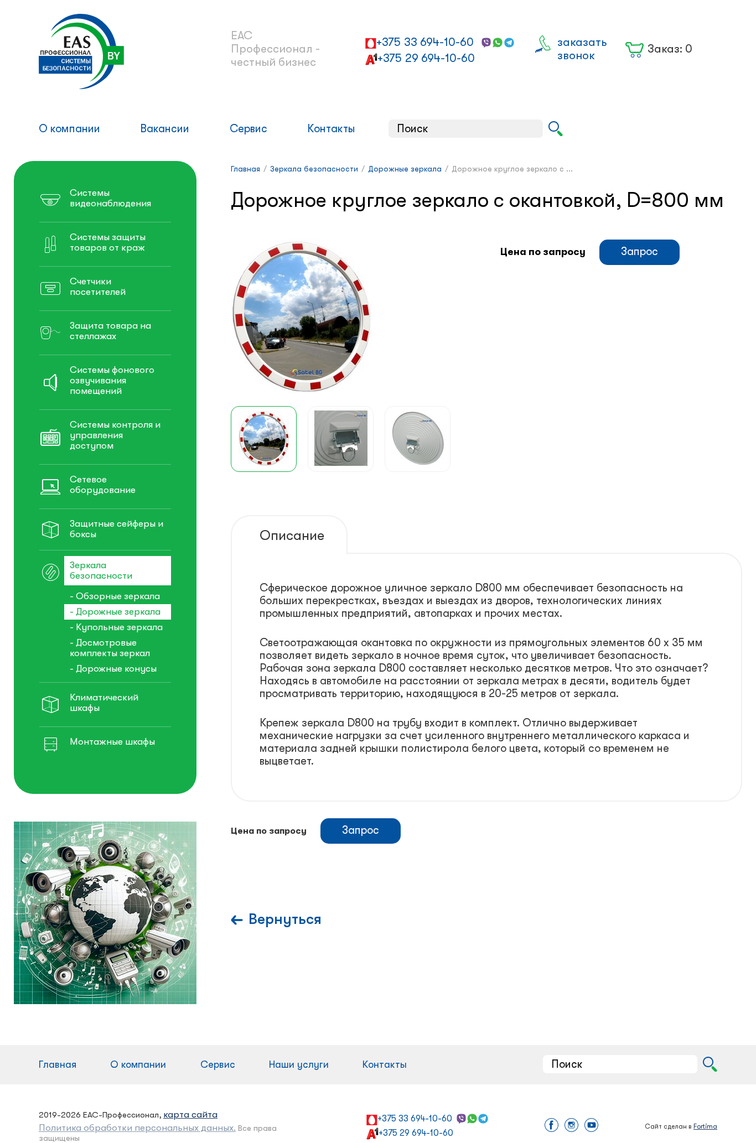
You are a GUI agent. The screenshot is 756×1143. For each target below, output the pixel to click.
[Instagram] (571, 1126)
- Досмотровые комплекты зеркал (110, 647)
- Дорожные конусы (113, 668)
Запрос (639, 251)
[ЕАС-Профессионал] (117, 51)
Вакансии (164, 128)
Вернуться (285, 919)
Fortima (705, 1126)
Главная (57, 1064)
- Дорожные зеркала (115, 611)
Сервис (248, 128)
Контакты (331, 128)
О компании (69, 128)
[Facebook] (551, 1126)
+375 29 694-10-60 (426, 58)
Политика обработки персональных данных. (137, 1128)
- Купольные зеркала (116, 627)
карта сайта (190, 1114)
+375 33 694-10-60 (425, 42)
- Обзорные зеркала (115, 596)
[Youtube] (591, 1126)
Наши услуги (299, 1064)
